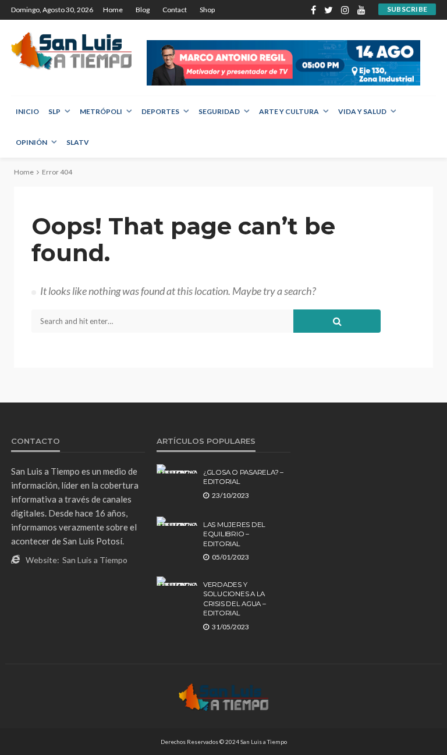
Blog (143, 9)
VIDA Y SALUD (362, 111)
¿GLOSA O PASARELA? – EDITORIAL (243, 477)
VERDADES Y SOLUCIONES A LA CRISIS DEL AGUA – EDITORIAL (234, 599)
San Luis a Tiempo (94, 560)
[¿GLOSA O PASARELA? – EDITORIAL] (177, 468)
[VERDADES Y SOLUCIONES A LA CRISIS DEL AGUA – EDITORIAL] (177, 581)
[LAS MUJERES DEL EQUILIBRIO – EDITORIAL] (177, 521)
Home (113, 9)
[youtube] (361, 10)
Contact (174, 9)
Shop (207, 9)
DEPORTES (160, 111)
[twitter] (328, 10)
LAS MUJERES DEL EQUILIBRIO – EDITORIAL (234, 534)
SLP (54, 111)
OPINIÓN (31, 142)
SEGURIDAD (219, 111)
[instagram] (345, 10)
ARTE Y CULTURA (289, 111)
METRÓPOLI (101, 111)
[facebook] (313, 10)
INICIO (27, 111)
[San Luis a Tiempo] (71, 50)
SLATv (77, 142)
